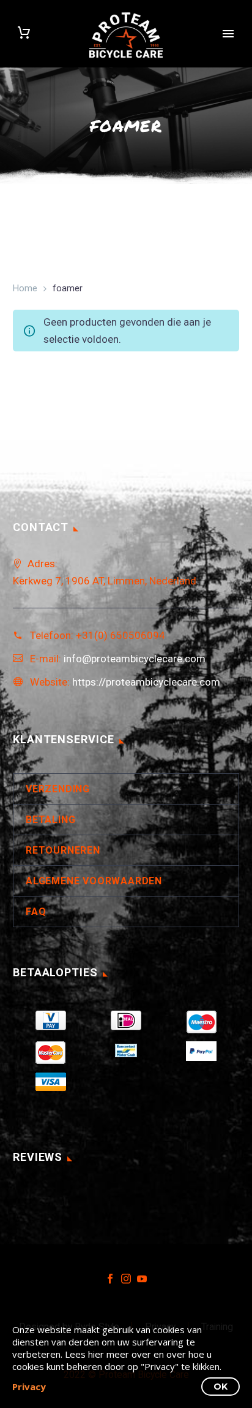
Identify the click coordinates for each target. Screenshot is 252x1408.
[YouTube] (142, 1279)
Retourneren (63, 850)
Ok (220, 1386)
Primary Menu (228, 34)
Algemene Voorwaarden (94, 881)
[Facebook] (110, 1279)
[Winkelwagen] (24, 33)
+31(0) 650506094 (120, 635)
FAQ (36, 911)
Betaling (50, 819)
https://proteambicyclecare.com (146, 682)
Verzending (58, 789)
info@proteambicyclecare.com (135, 658)
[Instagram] (126, 1279)
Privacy (29, 1386)
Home (25, 288)
